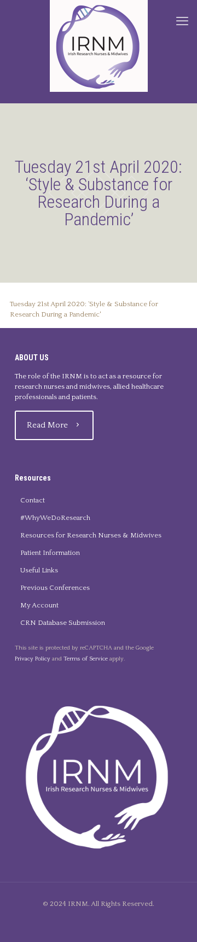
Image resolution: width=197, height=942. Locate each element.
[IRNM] (98, 46)
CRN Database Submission (62, 623)
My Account (39, 605)
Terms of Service (85, 659)
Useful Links (39, 570)
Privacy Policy (32, 659)
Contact (32, 500)
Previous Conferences (55, 588)
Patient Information (50, 553)
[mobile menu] (182, 22)
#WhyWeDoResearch (55, 518)
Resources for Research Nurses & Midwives (90, 535)
